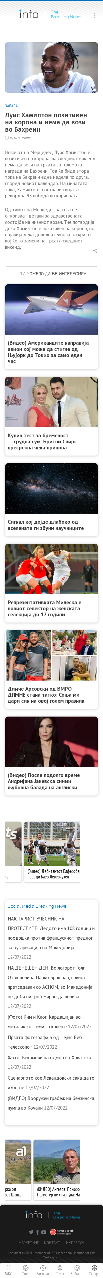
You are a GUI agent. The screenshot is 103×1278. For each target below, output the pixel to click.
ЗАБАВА (11, 105)
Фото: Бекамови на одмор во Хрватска (49, 1057)
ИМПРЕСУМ (75, 1242)
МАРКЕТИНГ (28, 1242)
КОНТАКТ (52, 1242)
